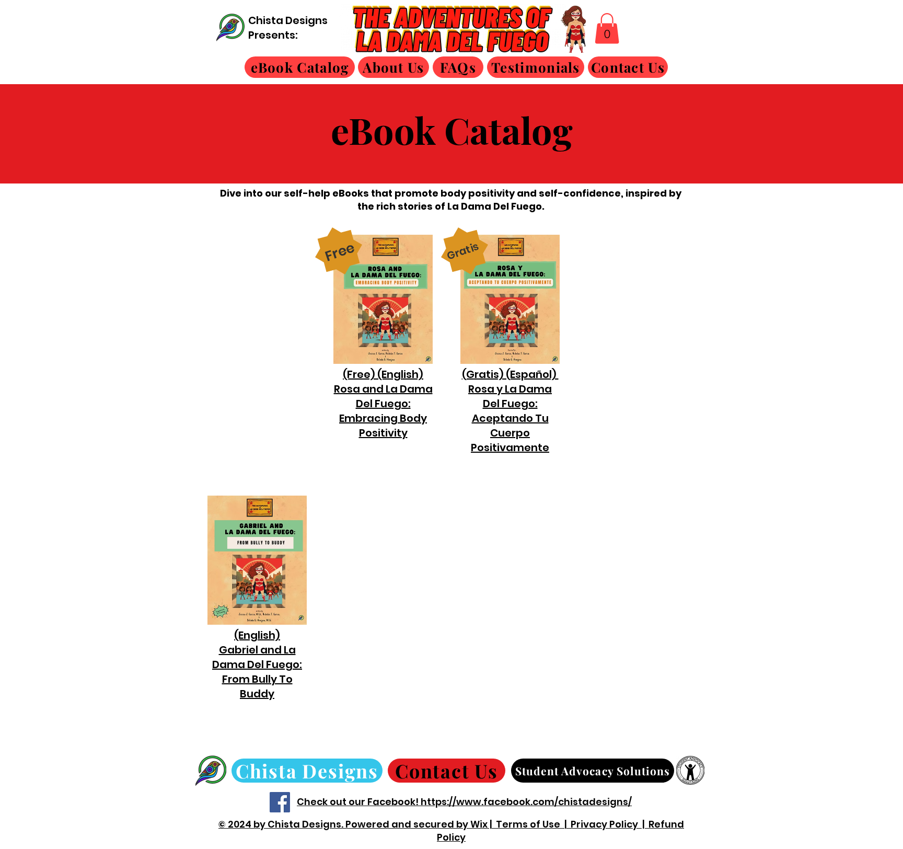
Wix (479, 824)
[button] (607, 28)
